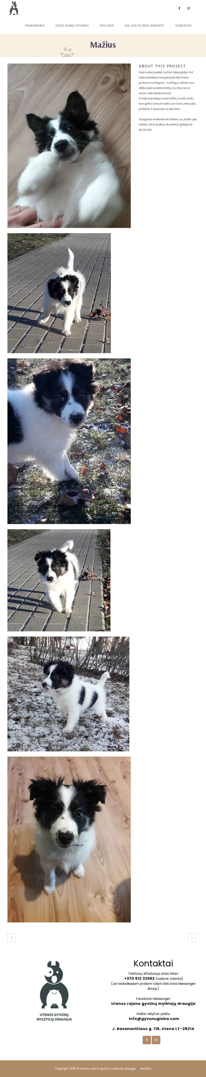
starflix (145, 1068)
